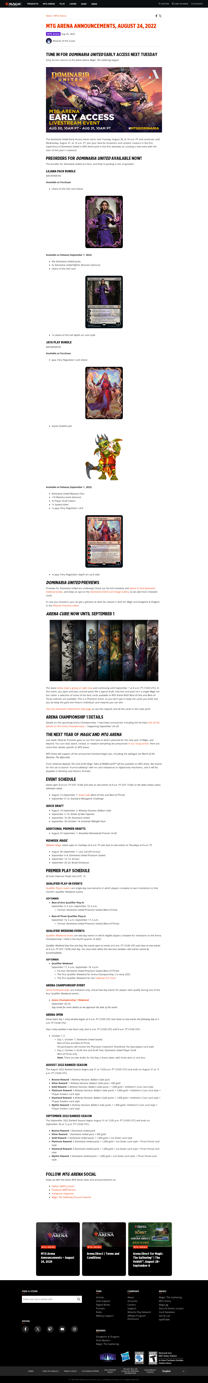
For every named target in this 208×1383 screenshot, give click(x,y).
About (130, 1297)
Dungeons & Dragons (107, 1336)
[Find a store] (78, 1299)
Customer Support (90, 1371)
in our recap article (138, 743)
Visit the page (68, 709)
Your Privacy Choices (150, 1371)
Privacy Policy (70, 1371)
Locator (165, 4)
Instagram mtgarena (63, 1193)
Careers (131, 1304)
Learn (72, 4)
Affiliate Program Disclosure (136, 1317)
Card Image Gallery (109, 591)
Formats (100, 1308)
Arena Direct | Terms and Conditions (104, 1261)
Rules (99, 1312)
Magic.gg (163, 1304)
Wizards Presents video (65, 605)
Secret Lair (164, 1315)
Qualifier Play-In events (58, 888)
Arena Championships (58, 990)
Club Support (103, 1301)
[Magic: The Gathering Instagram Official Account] (74, 1329)
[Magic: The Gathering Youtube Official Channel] (62, 1329)
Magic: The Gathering (170, 1297)
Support (131, 1308)
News (94, 4)
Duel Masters (103, 1340)
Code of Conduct (50, 1371)
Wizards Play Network (139, 1312)
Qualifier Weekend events (59, 935)
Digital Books (103, 1304)
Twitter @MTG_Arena (63, 1186)
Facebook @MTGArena (64, 1189)
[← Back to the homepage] (13, 3)
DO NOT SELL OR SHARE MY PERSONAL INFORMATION (130, 1371)
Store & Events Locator (171, 1308)
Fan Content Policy (110, 1371)
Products (32, 4)
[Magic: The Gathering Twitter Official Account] (37, 1329)
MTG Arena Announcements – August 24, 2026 (58, 1261)
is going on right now (74, 688)
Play (62, 4)
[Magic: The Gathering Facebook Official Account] (25, 1329)
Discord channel (71, 1197)
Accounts (198, 4)
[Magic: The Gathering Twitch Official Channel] (50, 1329)
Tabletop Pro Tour (105, 978)
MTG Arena (49, 4)
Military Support (104, 1315)
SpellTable (164, 1319)
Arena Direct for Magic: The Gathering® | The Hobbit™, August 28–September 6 (150, 1261)
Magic (54, 845)
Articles (100, 1297)
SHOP (84, 4)
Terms (31, 1371)
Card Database (181, 4)
